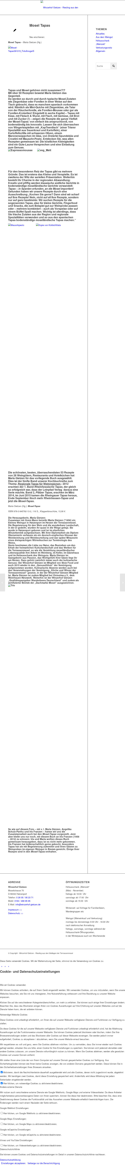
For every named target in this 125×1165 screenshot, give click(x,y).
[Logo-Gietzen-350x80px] (62, 7)
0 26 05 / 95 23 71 (24, 897)
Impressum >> (15, 909)
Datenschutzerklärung (10, 1159)
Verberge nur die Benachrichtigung (44, 1163)
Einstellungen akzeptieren (13, 1163)
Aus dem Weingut (104, 37)
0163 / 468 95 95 (22, 900)
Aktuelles (100, 33)
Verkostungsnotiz (104, 47)
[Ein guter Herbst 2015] (122, 582)
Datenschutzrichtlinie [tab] (10, 1149)
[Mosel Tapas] (14, 30)
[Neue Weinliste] (2, 582)
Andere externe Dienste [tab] (11, 1086)
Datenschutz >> (15, 913)
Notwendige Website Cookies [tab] (14, 1014)
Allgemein (100, 50)
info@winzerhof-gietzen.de (27, 904)
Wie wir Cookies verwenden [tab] (13, 984)
